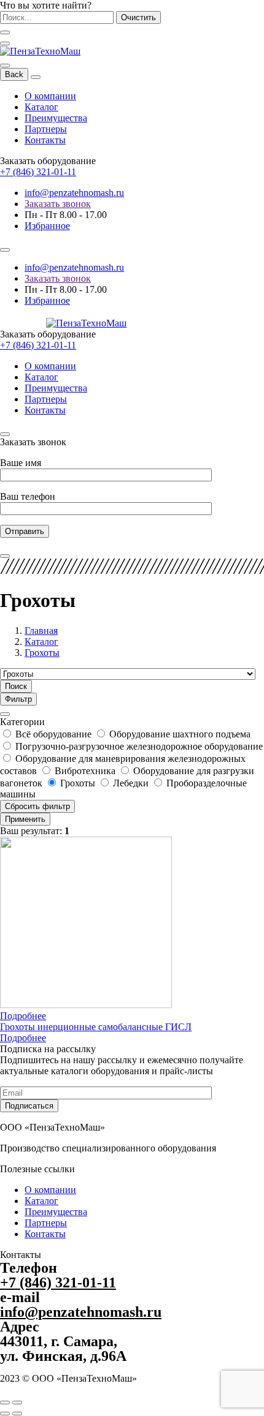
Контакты (45, 140)
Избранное (47, 225)
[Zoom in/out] (17, 1402)
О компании (50, 96)
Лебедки (132, 783)
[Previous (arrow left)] (5, 1413)
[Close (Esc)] (5, 1402)
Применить (25, 819)
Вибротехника (86, 771)
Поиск (16, 686)
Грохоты (79, 783)
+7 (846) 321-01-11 (38, 172)
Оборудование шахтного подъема (179, 734)
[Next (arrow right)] (17, 1413)
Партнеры (46, 129)
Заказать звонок (58, 203)
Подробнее (23, 1016)
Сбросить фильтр (37, 806)
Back (14, 74)
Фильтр (18, 699)
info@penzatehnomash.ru (74, 192)
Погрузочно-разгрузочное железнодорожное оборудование (139, 746)
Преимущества (56, 118)
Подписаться (29, 1105)
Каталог (41, 107)
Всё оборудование (54, 734)
